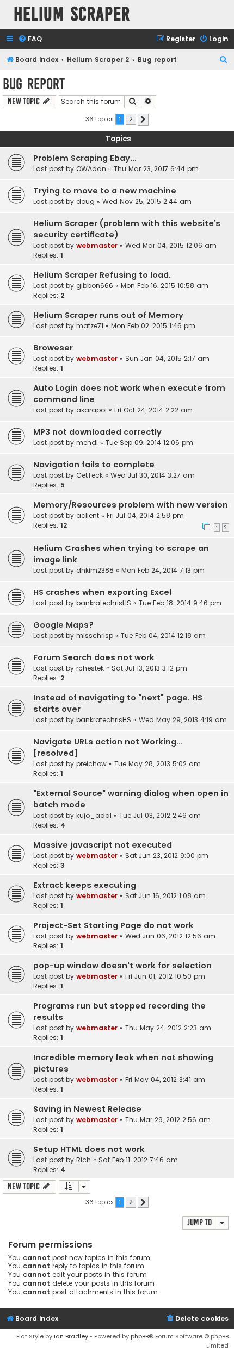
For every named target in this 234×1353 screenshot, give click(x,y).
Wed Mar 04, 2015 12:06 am (171, 245)
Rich (83, 1159)
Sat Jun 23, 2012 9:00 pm (166, 855)
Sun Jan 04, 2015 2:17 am (167, 358)
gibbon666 (94, 285)
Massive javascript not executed (102, 845)
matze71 (89, 325)
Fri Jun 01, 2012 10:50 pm (165, 976)
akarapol (91, 410)
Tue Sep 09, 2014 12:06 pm (149, 442)
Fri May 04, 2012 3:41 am (165, 1079)
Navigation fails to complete (94, 464)
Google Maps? (63, 624)
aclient (87, 515)
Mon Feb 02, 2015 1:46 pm (153, 325)
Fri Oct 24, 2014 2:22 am (153, 410)
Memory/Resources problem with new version (130, 504)
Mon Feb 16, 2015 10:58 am (164, 285)
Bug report (34, 84)
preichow (91, 763)
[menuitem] (30, 39)
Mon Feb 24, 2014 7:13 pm (163, 570)
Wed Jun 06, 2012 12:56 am (170, 936)
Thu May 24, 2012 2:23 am (168, 1027)
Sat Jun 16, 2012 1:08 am (165, 895)
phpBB (140, 1336)
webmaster (97, 245)
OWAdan (91, 168)
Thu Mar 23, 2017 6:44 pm (156, 168)
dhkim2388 (95, 570)
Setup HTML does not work (89, 1149)
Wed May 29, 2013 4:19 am (183, 719)
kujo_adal (94, 815)
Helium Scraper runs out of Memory (108, 315)
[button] (143, 120)
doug (85, 201)
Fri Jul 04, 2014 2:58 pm (145, 515)
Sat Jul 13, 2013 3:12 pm (149, 668)
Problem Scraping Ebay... (85, 158)
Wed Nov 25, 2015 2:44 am (147, 201)
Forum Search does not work (94, 657)
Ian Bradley (71, 1336)
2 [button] (131, 119)
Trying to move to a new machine (104, 190)
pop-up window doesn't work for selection (122, 965)
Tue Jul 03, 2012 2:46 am (160, 815)
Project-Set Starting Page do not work (113, 925)
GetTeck (89, 475)
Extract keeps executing (84, 885)
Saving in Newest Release (87, 1109)
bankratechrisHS (103, 602)
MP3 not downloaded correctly (97, 432)
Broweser (53, 347)
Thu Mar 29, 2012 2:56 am (168, 1119)
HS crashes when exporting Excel (102, 592)
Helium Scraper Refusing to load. (102, 275)
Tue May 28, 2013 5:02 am (157, 763)
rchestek (90, 668)
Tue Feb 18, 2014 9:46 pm (180, 602)
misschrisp (94, 635)
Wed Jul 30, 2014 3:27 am (152, 475)
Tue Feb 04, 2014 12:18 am (163, 635)
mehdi (87, 442)
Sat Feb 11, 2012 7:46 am (138, 1159)
